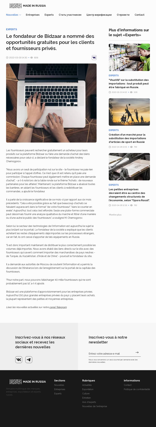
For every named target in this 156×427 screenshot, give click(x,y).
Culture (85, 393)
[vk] (94, 57)
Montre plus (115, 215)
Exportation (87, 389)
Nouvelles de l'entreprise (94, 406)
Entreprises (32, 14)
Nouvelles (59, 385)
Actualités (87, 385)
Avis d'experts (89, 402)
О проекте (123, 14)
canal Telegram (58, 307)
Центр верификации (99, 14)
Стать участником (70, 14)
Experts (49, 14)
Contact (139, 14)
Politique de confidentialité (137, 389)
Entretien (86, 398)
